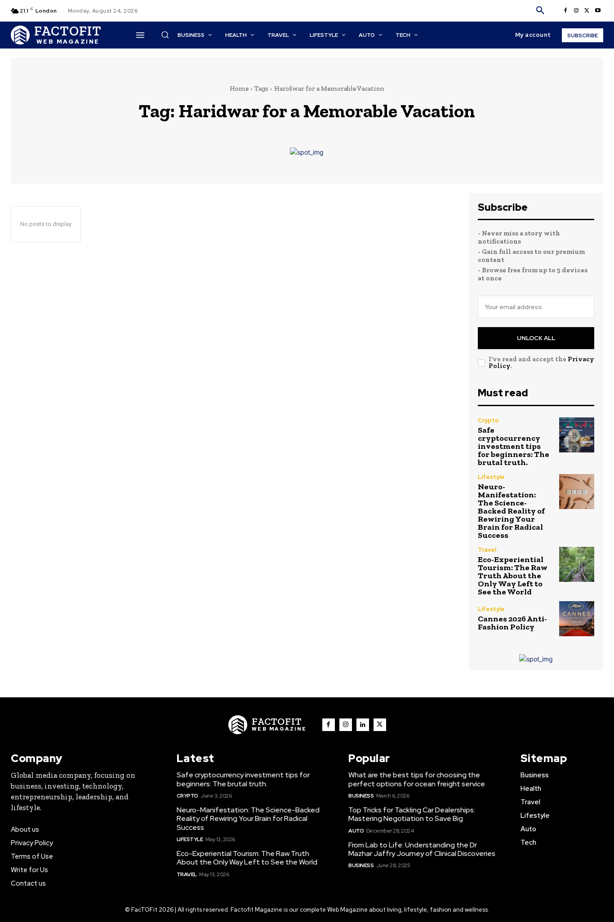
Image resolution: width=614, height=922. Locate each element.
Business (361, 795)
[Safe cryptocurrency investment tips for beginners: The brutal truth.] (576, 434)
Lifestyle (491, 477)
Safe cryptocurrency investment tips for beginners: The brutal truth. (513, 446)
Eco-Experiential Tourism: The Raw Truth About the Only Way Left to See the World (512, 575)
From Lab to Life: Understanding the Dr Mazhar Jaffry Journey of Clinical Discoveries (421, 849)
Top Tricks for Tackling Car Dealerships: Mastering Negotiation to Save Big (411, 814)
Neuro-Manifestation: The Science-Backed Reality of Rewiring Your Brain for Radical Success (511, 511)
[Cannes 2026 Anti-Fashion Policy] (576, 618)
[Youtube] (597, 10)
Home (239, 88)
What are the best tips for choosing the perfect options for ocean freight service (416, 779)
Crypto (488, 420)
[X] (587, 10)
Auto (356, 830)
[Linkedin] (362, 724)
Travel (487, 550)
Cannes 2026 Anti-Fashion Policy (512, 623)
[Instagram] (576, 10)
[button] (540, 11)
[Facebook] (565, 10)
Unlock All (536, 338)
